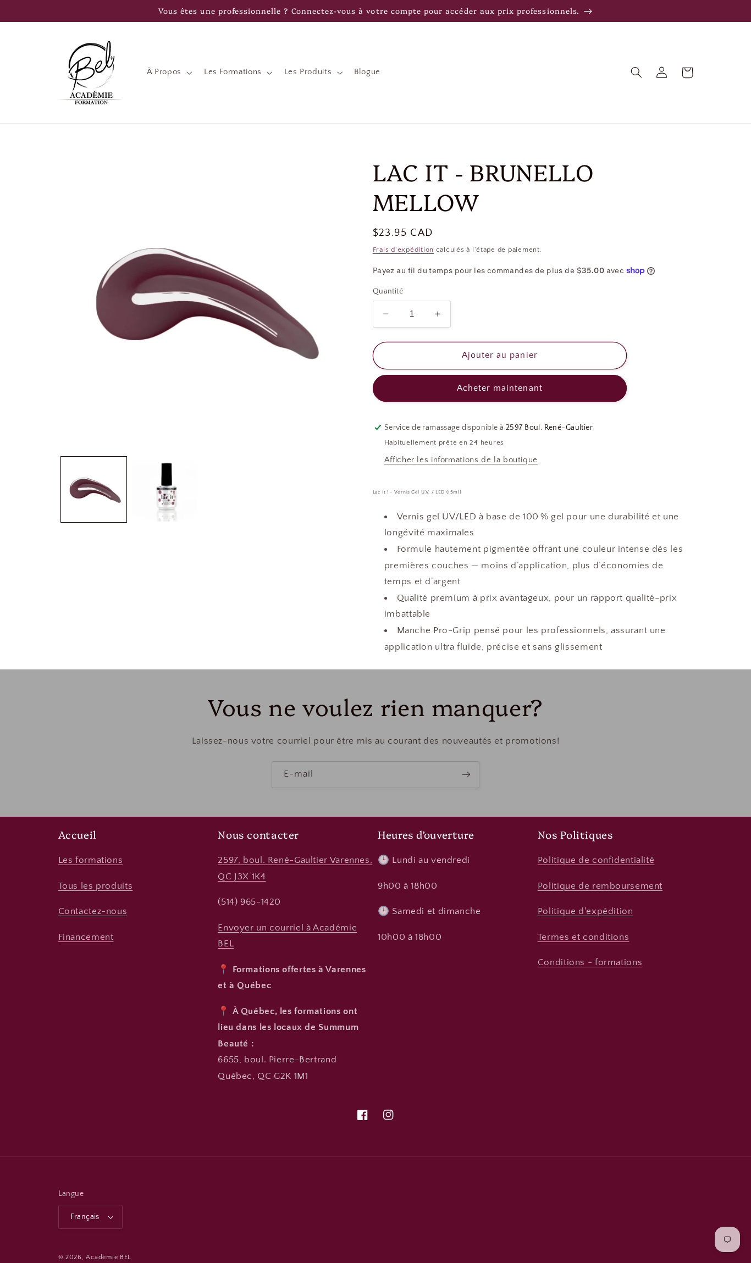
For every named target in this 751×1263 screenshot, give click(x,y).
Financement (86, 937)
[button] (168, 72)
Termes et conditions (583, 937)
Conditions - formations (590, 962)
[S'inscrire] (466, 774)
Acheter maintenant (500, 388)
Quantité (388, 291)
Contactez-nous (93, 911)
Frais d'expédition (403, 249)
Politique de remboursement (600, 886)
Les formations (90, 860)
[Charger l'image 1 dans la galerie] (93, 489)
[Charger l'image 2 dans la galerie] (164, 489)
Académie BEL (108, 1257)
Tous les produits (95, 886)
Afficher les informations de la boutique (461, 460)
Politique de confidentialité (596, 860)
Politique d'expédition (585, 911)
